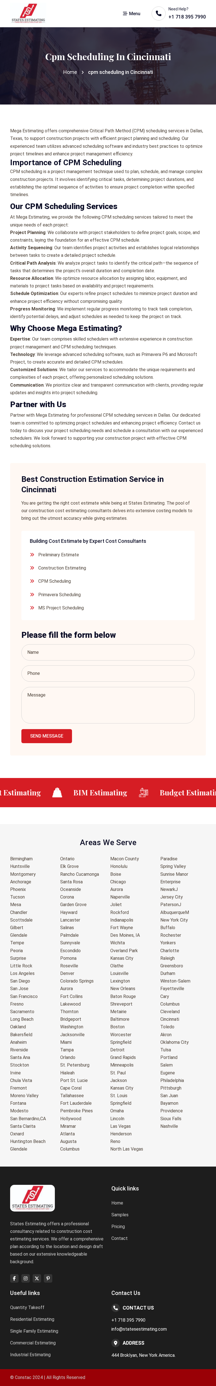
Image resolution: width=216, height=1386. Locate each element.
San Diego (20, 981)
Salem (166, 1065)
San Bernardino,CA (28, 1118)
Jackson (118, 1080)
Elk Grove (69, 866)
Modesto (19, 1110)
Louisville (119, 973)
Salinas (67, 927)
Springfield (120, 1042)
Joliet (116, 904)
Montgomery (23, 874)
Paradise (168, 858)
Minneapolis (122, 1065)
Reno (115, 1141)
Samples (120, 1214)
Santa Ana (20, 1057)
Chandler (18, 912)
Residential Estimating (32, 1319)
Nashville (169, 1126)
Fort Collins (71, 996)
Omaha (117, 1110)
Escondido (70, 950)
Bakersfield (21, 1034)
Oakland (18, 1026)
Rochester (170, 935)
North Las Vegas (126, 1149)
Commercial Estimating (33, 1343)
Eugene (167, 1073)
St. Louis (118, 1095)
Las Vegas (120, 1126)
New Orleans (122, 988)
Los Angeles (22, 973)
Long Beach (21, 1019)
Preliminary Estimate (58, 554)
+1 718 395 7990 (128, 1320)
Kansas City (121, 958)
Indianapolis (121, 920)
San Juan (169, 1095)
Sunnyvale (70, 942)
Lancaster (70, 920)
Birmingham (21, 858)
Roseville (69, 965)
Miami (66, 1042)
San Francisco (24, 996)
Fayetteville (172, 988)
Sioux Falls (170, 1118)
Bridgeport (70, 1019)
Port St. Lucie (74, 1080)
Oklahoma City (174, 1042)
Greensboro (171, 965)
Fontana (18, 1103)
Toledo (167, 1026)
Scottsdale (21, 920)
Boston (117, 1026)
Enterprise (170, 881)
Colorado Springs (77, 981)
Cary (164, 996)
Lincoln (117, 1118)
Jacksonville (72, 1034)
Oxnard (17, 1134)
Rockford (119, 912)
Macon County (124, 858)
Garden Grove (73, 904)
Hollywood (70, 1118)
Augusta (68, 1141)
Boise (115, 874)
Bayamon (169, 1103)
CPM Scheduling (54, 581)
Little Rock (21, 965)
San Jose (19, 988)
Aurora (66, 988)
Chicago (118, 881)
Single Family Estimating (34, 1331)
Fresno (17, 1004)
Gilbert (16, 927)
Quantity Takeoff (27, 1307)
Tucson (17, 897)
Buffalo (167, 927)
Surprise (18, 958)
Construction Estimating (62, 568)
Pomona (68, 958)
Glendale (18, 935)
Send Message (46, 736)
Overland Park (124, 950)
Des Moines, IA (125, 935)
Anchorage (20, 881)
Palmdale (69, 935)
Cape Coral (71, 1088)
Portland (168, 1057)
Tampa (67, 1049)
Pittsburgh (170, 1088)
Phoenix (18, 889)
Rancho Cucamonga (79, 874)
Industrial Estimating (30, 1354)
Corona (67, 897)
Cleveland (170, 1011)
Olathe (116, 965)
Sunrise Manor (174, 874)
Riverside (19, 1049)
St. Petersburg (74, 1065)
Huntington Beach (28, 1141)
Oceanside (70, 889)
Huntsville (20, 866)
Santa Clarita (22, 1126)
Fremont (18, 1088)
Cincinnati (169, 1019)
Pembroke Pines (76, 1110)
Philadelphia (172, 1080)
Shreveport (121, 1004)
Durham (167, 973)
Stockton (19, 1065)
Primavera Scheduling (59, 594)
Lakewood (70, 1004)
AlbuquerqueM (174, 912)
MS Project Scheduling (61, 608)
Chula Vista (21, 1080)
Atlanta (67, 1134)
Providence (171, 1110)
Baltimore (119, 1019)
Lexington (120, 981)
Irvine (15, 1073)
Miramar (68, 1126)
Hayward (68, 912)
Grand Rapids (123, 1057)
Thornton (69, 1011)
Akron (166, 1034)
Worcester (120, 1034)
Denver (67, 973)
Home (70, 72)
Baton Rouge (123, 996)
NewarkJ (169, 889)
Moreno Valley (24, 1095)
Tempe (17, 942)
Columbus (70, 1149)
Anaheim (18, 1042)
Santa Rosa (71, 881)
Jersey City (171, 897)
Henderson (121, 1134)
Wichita (117, 942)
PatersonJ (170, 904)
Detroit (117, 1049)
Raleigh (167, 958)
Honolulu (118, 866)
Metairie (118, 1011)
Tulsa (165, 1049)
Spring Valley (173, 866)
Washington (71, 1026)
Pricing (118, 1226)
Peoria (16, 950)
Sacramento (22, 1011)
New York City (174, 920)
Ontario (67, 858)
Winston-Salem (175, 981)
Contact (119, 1238)
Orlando (67, 1057)
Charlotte (169, 950)
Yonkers (168, 942)
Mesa (15, 904)
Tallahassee (72, 1095)
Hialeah (67, 1073)
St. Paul (118, 1073)
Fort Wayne (121, 927)
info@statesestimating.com (139, 1329)
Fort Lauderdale (76, 1103)
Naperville (120, 897)
